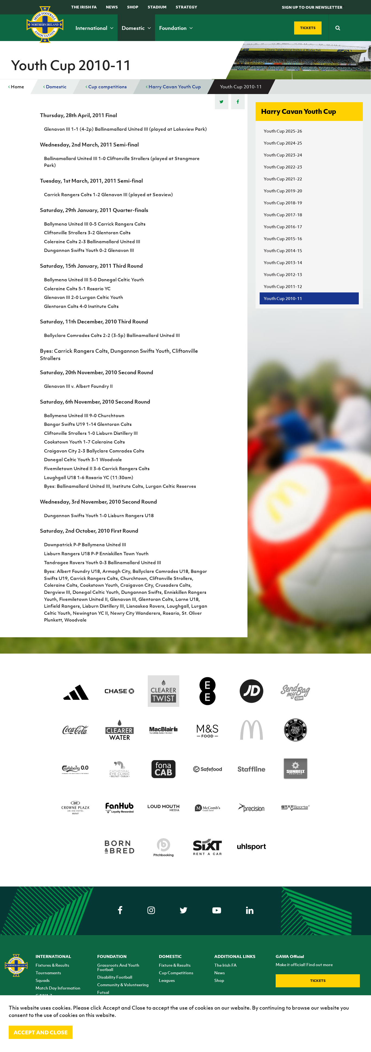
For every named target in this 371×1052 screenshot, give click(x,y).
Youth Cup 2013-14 (283, 262)
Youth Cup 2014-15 (283, 250)
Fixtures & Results (52, 965)
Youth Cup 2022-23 (283, 167)
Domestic (134, 28)
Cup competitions (107, 87)
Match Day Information (58, 988)
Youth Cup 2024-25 (283, 143)
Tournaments (48, 972)
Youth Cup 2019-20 (283, 190)
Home (17, 87)
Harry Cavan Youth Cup (174, 87)
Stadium (157, 7)
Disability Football (114, 977)
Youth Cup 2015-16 (283, 238)
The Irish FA (84, 7)
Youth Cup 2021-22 (283, 179)
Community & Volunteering (123, 984)
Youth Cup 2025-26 (283, 131)
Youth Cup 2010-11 (283, 298)
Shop (132, 7)
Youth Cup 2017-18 (283, 214)
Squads (43, 980)
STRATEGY (186, 7)
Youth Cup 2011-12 (283, 286)
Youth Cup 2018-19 (283, 202)
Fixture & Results (175, 965)
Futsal (103, 992)
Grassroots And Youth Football (118, 967)
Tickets (318, 980)
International (92, 28)
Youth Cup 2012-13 (283, 274)
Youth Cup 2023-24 (283, 155)
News (112, 7)
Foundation (173, 28)
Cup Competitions (176, 972)
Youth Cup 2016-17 (283, 226)
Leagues (167, 980)
